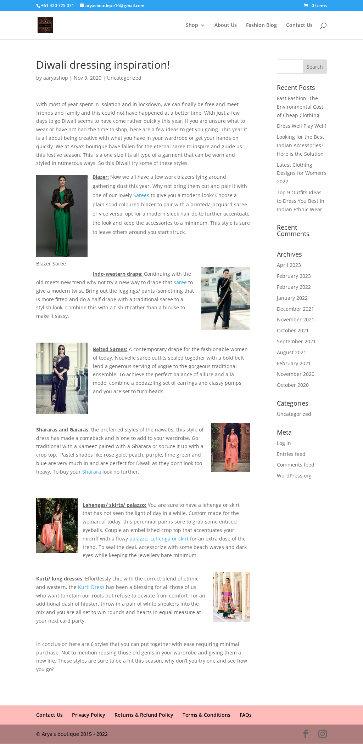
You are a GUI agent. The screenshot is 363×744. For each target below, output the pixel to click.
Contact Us (299, 25)
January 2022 (292, 297)
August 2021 (291, 352)
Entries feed (291, 454)
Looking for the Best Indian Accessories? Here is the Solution (300, 145)
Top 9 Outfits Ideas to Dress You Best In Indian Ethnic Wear (300, 201)
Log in (284, 443)
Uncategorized (124, 77)
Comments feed (295, 464)
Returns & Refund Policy (144, 714)
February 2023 (294, 276)
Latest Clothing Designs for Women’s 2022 (301, 173)
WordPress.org (294, 475)
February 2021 (294, 363)
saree (180, 282)
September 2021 (296, 341)
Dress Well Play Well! (301, 125)
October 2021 (293, 330)
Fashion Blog (261, 25)
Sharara (91, 471)
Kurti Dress (91, 587)
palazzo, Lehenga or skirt (159, 538)
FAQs (246, 714)
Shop (192, 25)
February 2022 (294, 287)
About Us (225, 25)
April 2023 (289, 265)
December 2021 (295, 308)
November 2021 (295, 319)
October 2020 (293, 385)
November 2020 (295, 374)
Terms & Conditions (206, 714)
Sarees (141, 195)
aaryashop (55, 77)
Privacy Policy (88, 714)
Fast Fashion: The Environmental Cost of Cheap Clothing (300, 107)
